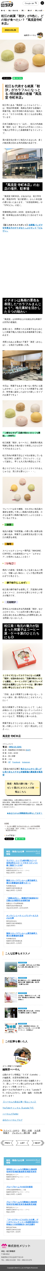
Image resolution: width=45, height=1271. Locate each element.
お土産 (37, 1130)
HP (9, 762)
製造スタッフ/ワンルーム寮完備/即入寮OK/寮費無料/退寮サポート (21, 881)
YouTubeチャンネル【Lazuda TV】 (18, 1108)
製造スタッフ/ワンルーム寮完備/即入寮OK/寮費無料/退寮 (21, 934)
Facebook (16, 762)
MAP (28, 750)
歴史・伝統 (27, 1130)
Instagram (26, 762)
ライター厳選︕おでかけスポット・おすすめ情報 (23, 826)
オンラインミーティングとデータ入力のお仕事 (22, 917)
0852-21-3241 (15, 747)
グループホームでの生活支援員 (19, 1187)
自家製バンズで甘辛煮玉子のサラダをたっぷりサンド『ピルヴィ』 (22, 228)
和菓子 (6, 1133)
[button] (22, 787)
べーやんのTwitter (10, 1114)
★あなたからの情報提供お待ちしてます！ (24, 813)
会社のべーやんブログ (12, 1120)
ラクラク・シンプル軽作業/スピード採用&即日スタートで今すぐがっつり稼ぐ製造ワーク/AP (22, 862)
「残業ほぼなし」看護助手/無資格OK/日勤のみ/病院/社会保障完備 (22, 899)
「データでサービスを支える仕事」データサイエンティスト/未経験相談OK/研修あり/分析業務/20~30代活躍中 (22, 1222)
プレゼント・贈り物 (21, 1133)
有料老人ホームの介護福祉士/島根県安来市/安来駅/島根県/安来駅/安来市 (21, 1170)
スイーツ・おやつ (11, 1130)
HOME (6, 823)
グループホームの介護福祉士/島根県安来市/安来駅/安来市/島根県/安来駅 (21, 1203)
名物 (34, 1133)
